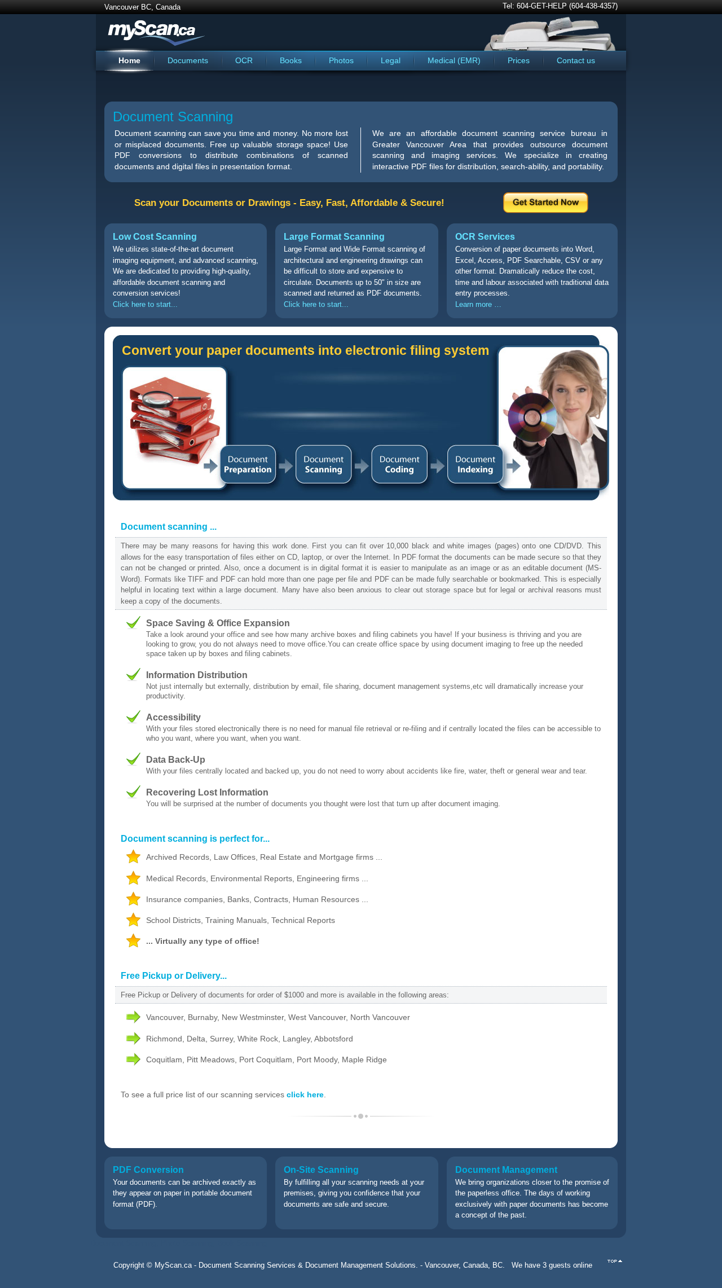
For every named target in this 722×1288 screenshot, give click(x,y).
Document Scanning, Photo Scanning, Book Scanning (178, 1243)
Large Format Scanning (334, 236)
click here (305, 1094)
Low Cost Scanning (155, 236)
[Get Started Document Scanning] (545, 210)
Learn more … (478, 304)
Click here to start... (145, 304)
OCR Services (485, 236)
